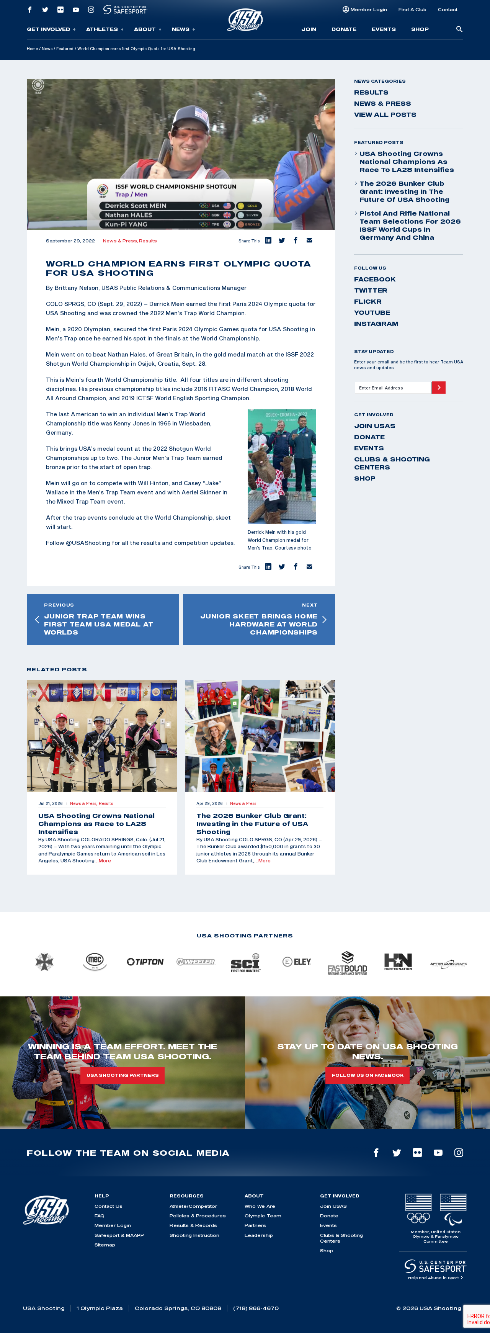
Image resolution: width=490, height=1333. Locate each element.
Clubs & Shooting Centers (392, 463)
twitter (370, 290)
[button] (267, 241)
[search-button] (459, 29)
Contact (447, 9)
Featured (65, 48)
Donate (344, 29)
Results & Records (193, 1225)
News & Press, (121, 241)
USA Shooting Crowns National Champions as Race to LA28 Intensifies (406, 161)
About (145, 29)
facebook (375, 279)
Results (148, 241)
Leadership (259, 1235)
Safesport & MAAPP (119, 1235)
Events (384, 29)
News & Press (382, 103)
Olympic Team (263, 1215)
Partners (255, 1225)
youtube (372, 312)
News (180, 29)
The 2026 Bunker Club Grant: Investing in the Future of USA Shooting (404, 191)
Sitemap (105, 1244)
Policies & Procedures (198, 1215)
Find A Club (412, 9)
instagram (376, 323)
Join (308, 29)
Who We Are (260, 1206)
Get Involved (48, 29)
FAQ (100, 1215)
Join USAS (374, 425)
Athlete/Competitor (193, 1206)
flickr (368, 301)
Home (32, 48)
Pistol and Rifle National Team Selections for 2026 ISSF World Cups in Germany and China (410, 225)
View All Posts (385, 114)
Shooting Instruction (194, 1235)
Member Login (369, 9)
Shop (420, 29)
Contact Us (108, 1206)
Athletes (102, 29)
